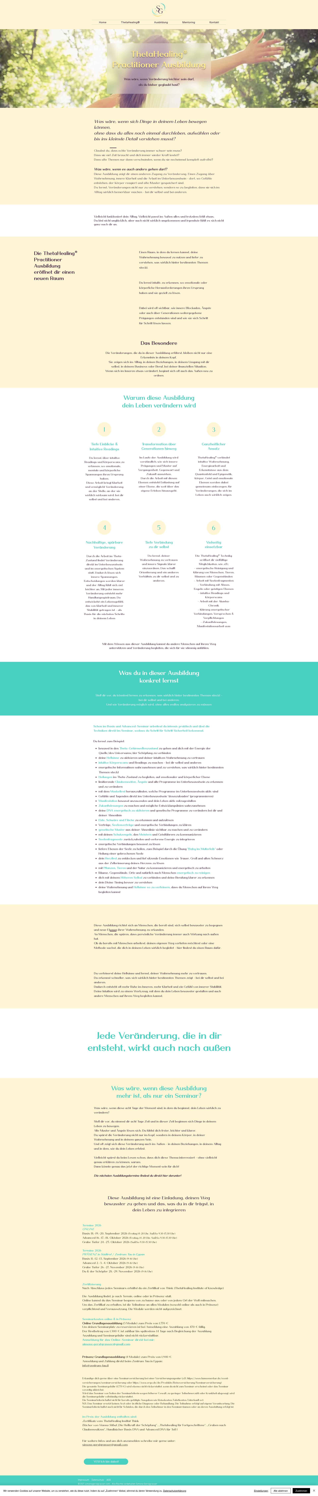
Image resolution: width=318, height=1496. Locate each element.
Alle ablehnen (281, 1490)
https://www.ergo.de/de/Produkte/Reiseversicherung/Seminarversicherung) (177, 1382)
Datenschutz (98, 1480)
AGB (108, 1480)
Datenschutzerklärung (174, 1490)
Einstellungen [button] (261, 1490)
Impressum (83, 1480)
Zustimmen (301, 1490)
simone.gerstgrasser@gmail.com (105, 1444)
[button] (130, 22)
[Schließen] (314, 1490)
